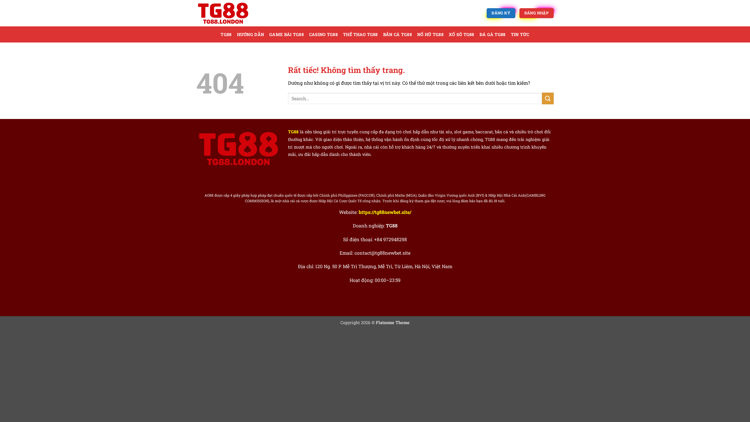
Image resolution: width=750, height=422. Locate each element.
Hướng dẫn (250, 34)
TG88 (226, 34)
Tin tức (520, 34)
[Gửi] (548, 98)
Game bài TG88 (286, 34)
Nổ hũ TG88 (430, 34)
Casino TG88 (323, 34)
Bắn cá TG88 (397, 34)
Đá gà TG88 (493, 34)
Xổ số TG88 (461, 34)
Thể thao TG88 (360, 34)
